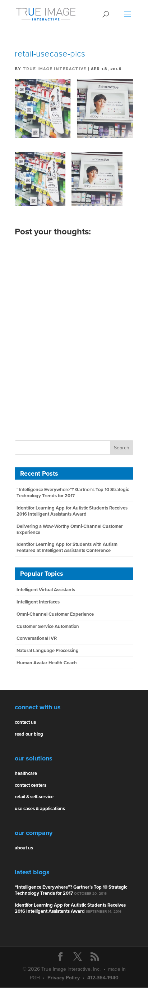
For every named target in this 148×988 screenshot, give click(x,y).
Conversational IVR (37, 638)
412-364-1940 (103, 978)
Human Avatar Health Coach (47, 663)
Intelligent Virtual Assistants (46, 590)
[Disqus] (74, 332)
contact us (25, 722)
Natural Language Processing (48, 651)
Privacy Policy (63, 978)
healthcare (26, 773)
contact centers (30, 785)
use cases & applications (40, 809)
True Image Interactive (54, 69)
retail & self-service (34, 797)
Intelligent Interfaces (38, 602)
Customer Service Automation (48, 626)
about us (24, 848)
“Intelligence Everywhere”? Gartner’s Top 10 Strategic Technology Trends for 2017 (73, 493)
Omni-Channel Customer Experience (55, 614)
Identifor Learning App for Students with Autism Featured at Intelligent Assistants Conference (67, 547)
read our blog (29, 734)
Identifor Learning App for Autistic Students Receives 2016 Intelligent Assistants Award (72, 511)
